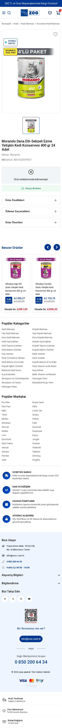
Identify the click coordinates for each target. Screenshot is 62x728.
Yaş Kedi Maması (10, 333)
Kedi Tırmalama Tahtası (13, 358)
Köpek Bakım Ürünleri (43, 350)
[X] (13, 599)
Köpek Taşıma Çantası (43, 346)
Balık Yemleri (38, 354)
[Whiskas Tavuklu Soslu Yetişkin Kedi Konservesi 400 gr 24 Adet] (46, 268)
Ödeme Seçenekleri (17, 211)
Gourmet (36, 427)
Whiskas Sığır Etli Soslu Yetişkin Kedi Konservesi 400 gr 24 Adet (15, 288)
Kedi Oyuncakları (10, 341)
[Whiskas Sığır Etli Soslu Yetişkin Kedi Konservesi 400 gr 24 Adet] (16, 268)
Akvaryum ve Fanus (11, 382)
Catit (4, 460)
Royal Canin (38, 402)
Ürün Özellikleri (14, 200)
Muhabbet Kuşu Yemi (42, 382)
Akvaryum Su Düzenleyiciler (15, 378)
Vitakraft (36, 447)
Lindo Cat (37, 410)
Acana (35, 415)
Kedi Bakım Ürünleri (11, 350)
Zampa (5, 452)
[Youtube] (29, 599)
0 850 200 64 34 (31, 662)
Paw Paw (6, 406)
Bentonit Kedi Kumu (11, 370)
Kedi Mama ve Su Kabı (13, 362)
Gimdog (36, 456)
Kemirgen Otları (9, 387)
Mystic (5, 419)
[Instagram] (21, 599)
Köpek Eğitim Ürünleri (12, 366)
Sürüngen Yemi (39, 378)
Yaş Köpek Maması (41, 333)
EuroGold (6, 439)
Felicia (35, 419)
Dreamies (37, 431)
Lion (4, 435)
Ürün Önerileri (14, 222)
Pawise (5, 456)
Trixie (4, 415)
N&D (4, 410)
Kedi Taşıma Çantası (12, 346)
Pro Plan (6, 402)
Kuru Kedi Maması (11, 337)
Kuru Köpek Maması (42, 337)
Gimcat (5, 427)
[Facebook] (5, 599)
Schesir (36, 443)
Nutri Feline (7, 443)
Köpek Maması (39, 329)
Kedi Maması (8, 329)
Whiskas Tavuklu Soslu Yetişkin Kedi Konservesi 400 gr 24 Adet (45, 288)
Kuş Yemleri (7, 354)
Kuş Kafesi (37, 370)
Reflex (5, 431)
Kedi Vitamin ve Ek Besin (44, 366)
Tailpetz (36, 452)
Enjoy (35, 435)
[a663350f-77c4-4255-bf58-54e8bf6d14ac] (31, 616)
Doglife (36, 460)
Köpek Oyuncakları (41, 341)
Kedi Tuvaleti (38, 358)
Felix (34, 423)
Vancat (5, 447)
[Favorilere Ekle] (55, 34)
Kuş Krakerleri (8, 374)
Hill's (34, 406)
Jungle (35, 439)
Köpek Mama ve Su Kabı (44, 362)
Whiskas (6, 423)
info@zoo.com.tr (31, 639)
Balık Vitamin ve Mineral (44, 374)
